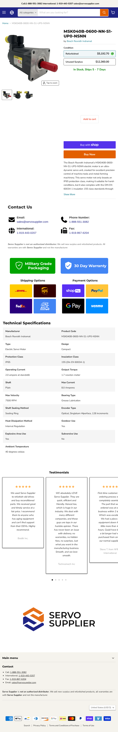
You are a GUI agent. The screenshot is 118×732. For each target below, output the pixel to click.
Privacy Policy (39, 725)
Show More (69, 194)
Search (27, 725)
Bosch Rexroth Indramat (79, 41)
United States (101, 707)
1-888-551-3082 (79, 221)
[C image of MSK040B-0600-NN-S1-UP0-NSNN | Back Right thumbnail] (28, 95)
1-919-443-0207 (26, 232)
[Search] (104, 12)
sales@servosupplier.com (32, 221)
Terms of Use (88, 725)
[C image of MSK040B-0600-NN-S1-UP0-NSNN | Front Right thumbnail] (7, 95)
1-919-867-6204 (79, 232)
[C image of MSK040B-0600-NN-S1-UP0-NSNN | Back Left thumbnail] (18, 95)
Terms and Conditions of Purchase (64, 725)
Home (5, 23)
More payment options (90, 154)
